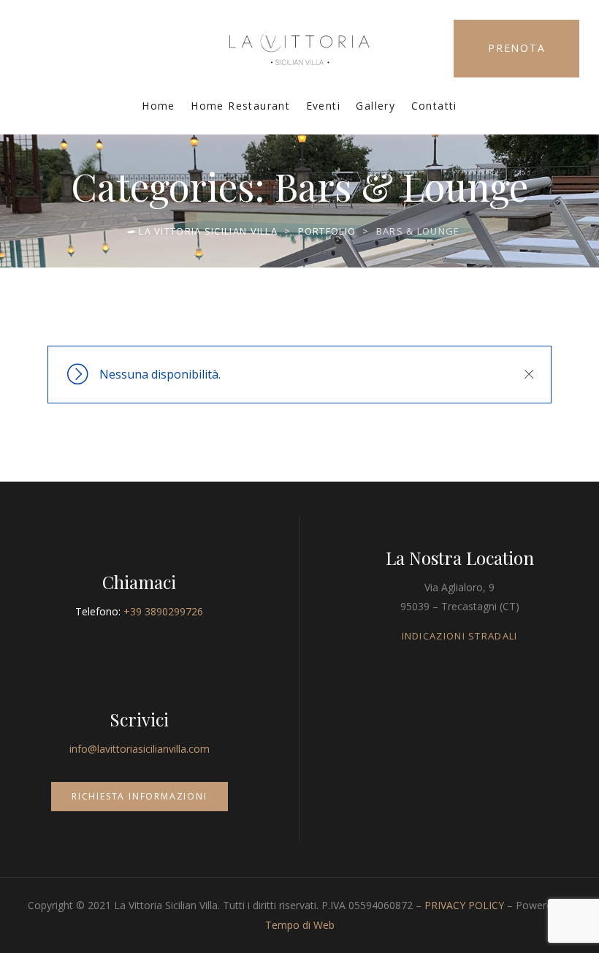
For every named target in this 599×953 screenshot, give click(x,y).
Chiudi (528, 374)
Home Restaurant (240, 106)
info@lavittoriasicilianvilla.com (139, 749)
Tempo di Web (300, 925)
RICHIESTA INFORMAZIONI (139, 796)
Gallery (375, 106)
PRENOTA (517, 48)
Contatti (434, 106)
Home (158, 106)
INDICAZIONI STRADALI (460, 635)
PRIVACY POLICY (464, 905)
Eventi (323, 106)
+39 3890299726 (163, 611)
